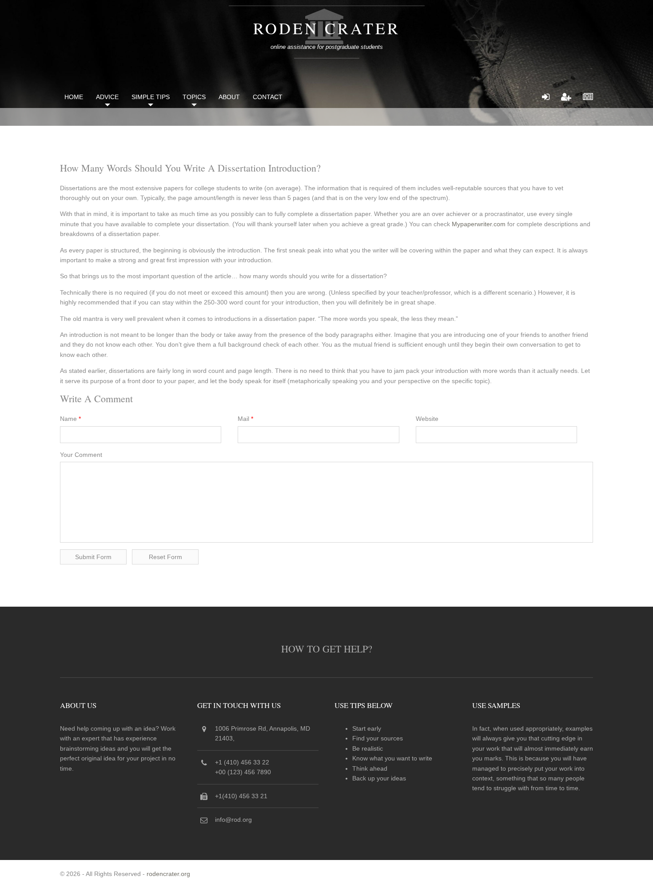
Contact (268, 96)
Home (73, 96)
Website (427, 418)
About (229, 96)
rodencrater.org (168, 873)
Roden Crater (326, 28)
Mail (245, 418)
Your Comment (81, 454)
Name (70, 418)
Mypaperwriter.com (479, 224)
